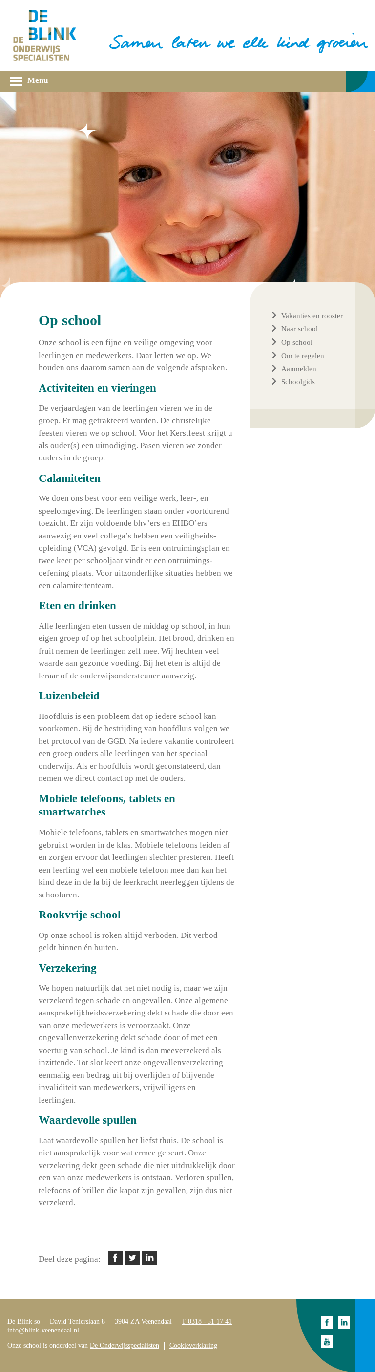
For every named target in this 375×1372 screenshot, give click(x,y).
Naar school (299, 329)
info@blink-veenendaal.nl (43, 1330)
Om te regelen (302, 355)
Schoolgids (298, 382)
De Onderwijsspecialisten (124, 1345)
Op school (296, 342)
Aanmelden (298, 369)
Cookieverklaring (193, 1345)
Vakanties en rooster (312, 315)
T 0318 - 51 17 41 (207, 1321)
